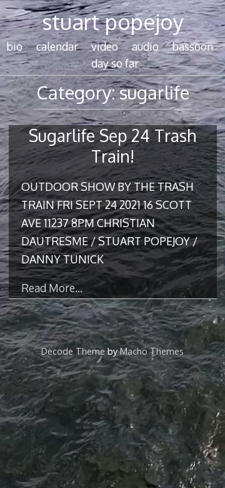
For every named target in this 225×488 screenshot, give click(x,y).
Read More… (51, 288)
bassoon (192, 46)
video (104, 46)
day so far (115, 63)
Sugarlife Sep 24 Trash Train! (112, 145)
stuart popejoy (113, 21)
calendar (57, 46)
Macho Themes (152, 351)
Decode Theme (73, 351)
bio (14, 46)
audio (145, 46)
